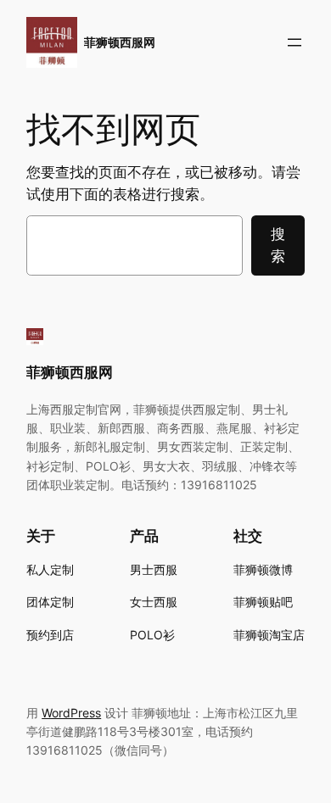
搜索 (278, 245)
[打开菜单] (294, 42)
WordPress (71, 712)
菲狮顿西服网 (119, 42)
